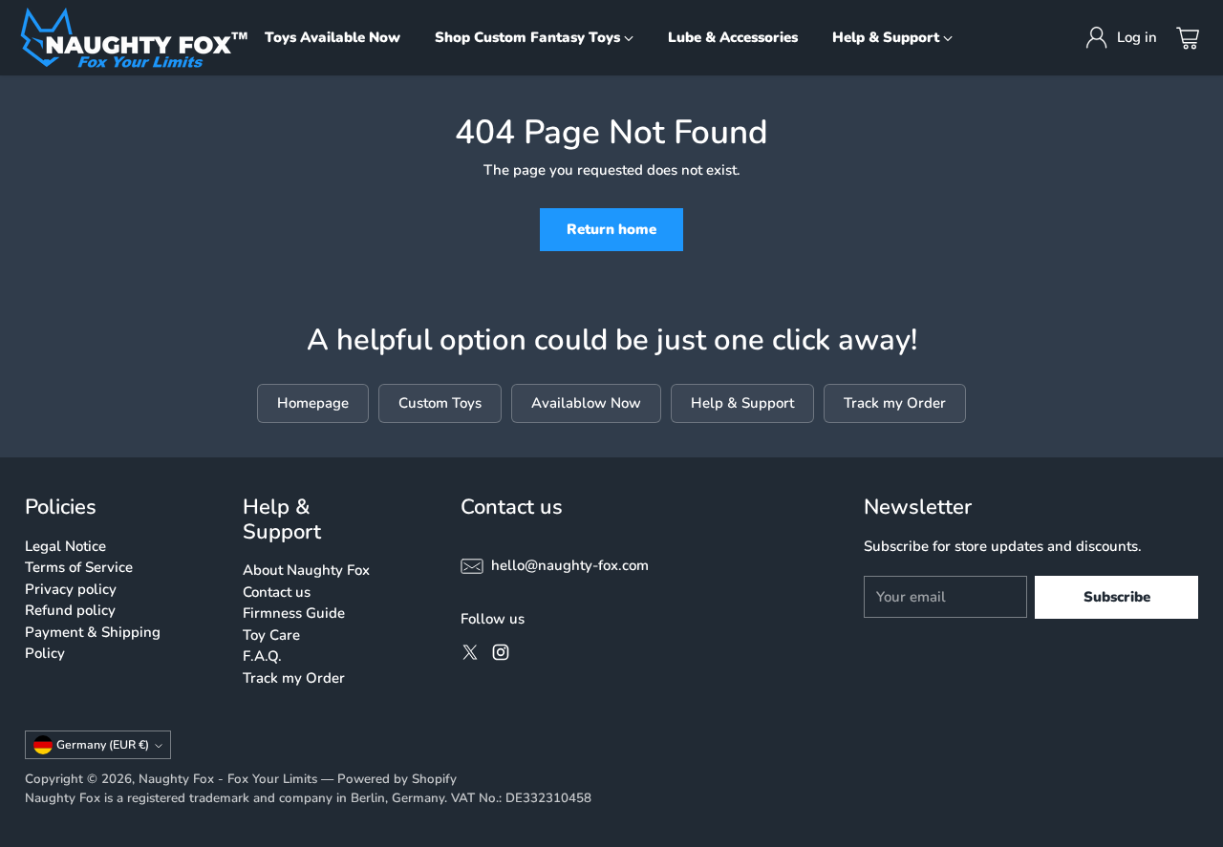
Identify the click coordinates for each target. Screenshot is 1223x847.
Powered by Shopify (397, 779)
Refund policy (70, 610)
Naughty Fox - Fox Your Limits (228, 779)
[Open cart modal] (1187, 38)
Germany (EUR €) (102, 744)
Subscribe (1117, 596)
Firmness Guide (294, 613)
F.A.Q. (262, 656)
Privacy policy (71, 589)
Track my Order (294, 678)
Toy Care (271, 635)
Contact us (277, 592)
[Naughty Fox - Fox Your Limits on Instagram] (500, 655)
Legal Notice (65, 546)
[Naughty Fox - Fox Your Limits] (133, 38)
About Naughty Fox (306, 570)
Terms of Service (79, 567)
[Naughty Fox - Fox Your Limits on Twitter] (470, 655)
